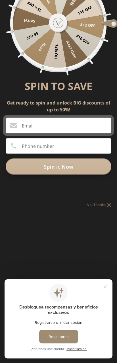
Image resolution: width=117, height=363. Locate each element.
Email (28, 125)
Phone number (38, 146)
